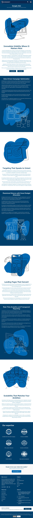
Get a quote (20, 71)
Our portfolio (13, 71)
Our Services (4, 491)
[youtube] (4, 487)
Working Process (4, 494)
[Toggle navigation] (30, 2)
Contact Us (3, 499)
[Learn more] (30, 514)
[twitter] (7, 487)
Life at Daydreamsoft (20, 480)
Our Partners (4, 497)
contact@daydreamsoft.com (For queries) (23, 498)
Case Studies (4, 493)
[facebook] (6, 487)
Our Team (3, 496)
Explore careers (27, 508)
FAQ (17, 486)
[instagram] (9, 487)
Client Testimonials (20, 483)
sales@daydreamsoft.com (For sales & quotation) (24, 501)
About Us (18, 479)
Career (18, 482)
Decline (15, 516)
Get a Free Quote (16, 471)
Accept (19, 516)
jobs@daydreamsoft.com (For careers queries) (24, 503)
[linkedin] (2, 487)
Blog (2, 500)
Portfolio (18, 485)
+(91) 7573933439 (21, 496)
